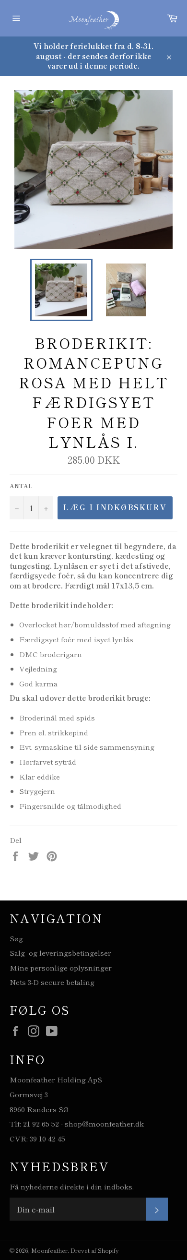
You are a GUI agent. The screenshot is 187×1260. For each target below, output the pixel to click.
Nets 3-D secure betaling (52, 982)
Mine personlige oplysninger (61, 967)
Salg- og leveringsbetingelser (60, 953)
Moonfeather (49, 1250)
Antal (21, 486)
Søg (16, 938)
